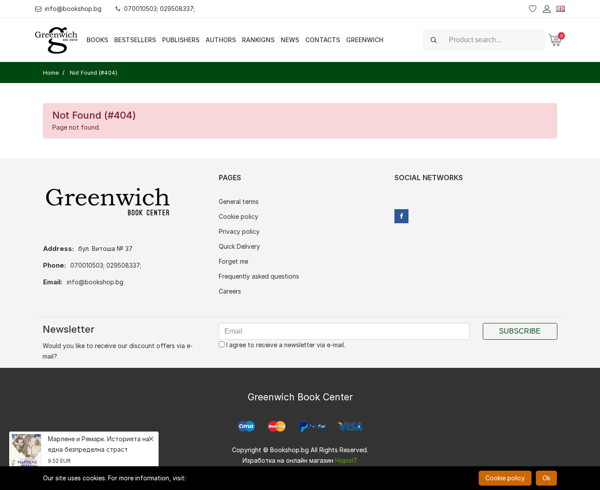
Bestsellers (135, 40)
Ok (546, 478)
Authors (221, 40)
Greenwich (364, 40)
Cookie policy (238, 216)
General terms (239, 201)
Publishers (180, 40)
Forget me (233, 261)
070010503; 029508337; (159, 8)
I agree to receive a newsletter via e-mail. (284, 344)
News (290, 40)
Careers (230, 291)
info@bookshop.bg (73, 8)
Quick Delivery (239, 246)
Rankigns (258, 40)
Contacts (322, 40)
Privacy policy (239, 231)
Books (97, 40)
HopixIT (346, 460)
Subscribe (520, 331)
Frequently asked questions (259, 276)
